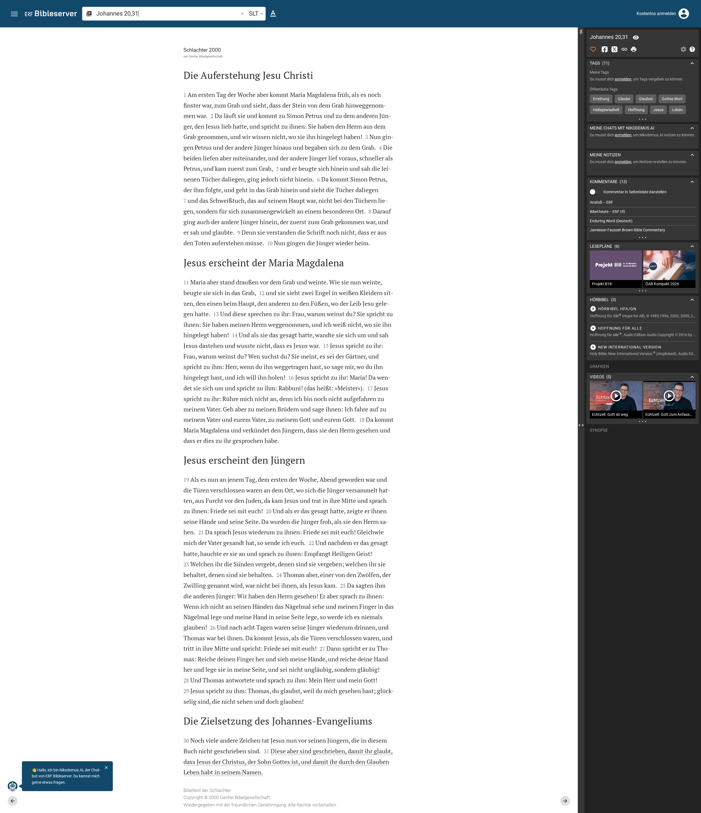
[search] (168, 13)
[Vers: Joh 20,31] (635, 37)
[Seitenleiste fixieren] (581, 32)
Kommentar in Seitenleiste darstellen (635, 192)
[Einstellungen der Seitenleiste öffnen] (683, 49)
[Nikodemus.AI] (13, 786)
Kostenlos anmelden (656, 13)
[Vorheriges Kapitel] (13, 801)
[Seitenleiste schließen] (581, 425)
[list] (643, 216)
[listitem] (643, 202)
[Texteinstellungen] (273, 13)
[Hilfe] (692, 49)
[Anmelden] (683, 13)
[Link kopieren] (624, 49)
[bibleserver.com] (51, 14)
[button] (14, 14)
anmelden (623, 79)
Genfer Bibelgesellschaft (206, 56)
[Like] (593, 49)
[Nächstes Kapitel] (565, 801)
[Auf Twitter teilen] (614, 49)
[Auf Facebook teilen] (604, 49)
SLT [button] (253, 13)
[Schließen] (106, 767)
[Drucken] (633, 49)
